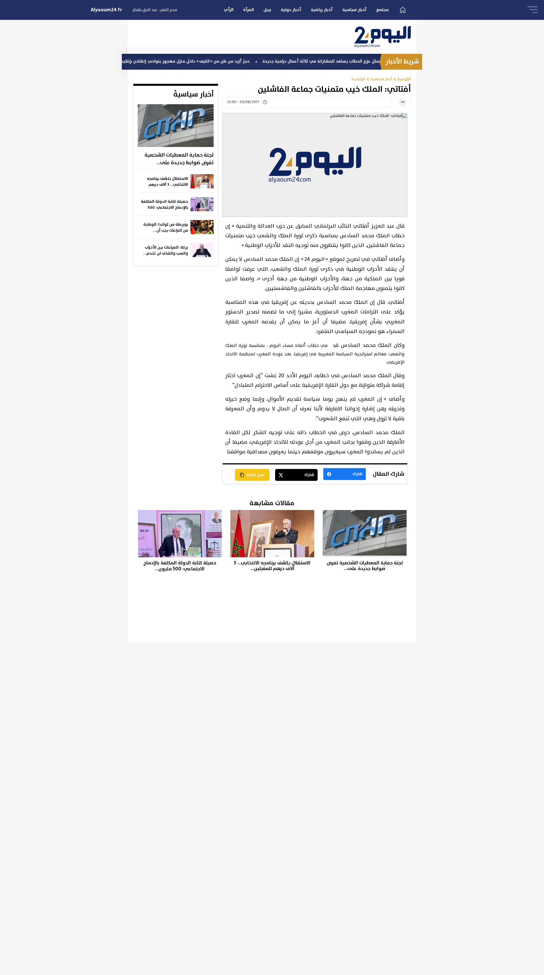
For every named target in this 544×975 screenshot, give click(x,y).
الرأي (228, 9)
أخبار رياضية (322, 9)
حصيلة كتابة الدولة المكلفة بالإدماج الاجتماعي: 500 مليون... (164, 205)
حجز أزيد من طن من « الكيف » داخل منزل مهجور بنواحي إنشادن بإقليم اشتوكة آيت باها (197, 61)
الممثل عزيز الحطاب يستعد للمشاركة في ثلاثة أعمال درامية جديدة (351, 61)
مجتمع (382, 9)
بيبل (267, 9)
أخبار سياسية (354, 9)
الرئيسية (404, 79)
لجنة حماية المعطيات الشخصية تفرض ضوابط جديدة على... (179, 159)
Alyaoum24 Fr (106, 10)
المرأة (248, 9)
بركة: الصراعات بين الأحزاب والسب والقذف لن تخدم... (165, 250)
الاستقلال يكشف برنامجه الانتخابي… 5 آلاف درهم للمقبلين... (167, 182)
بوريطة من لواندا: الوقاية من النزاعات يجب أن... (165, 227)
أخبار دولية (291, 9)
